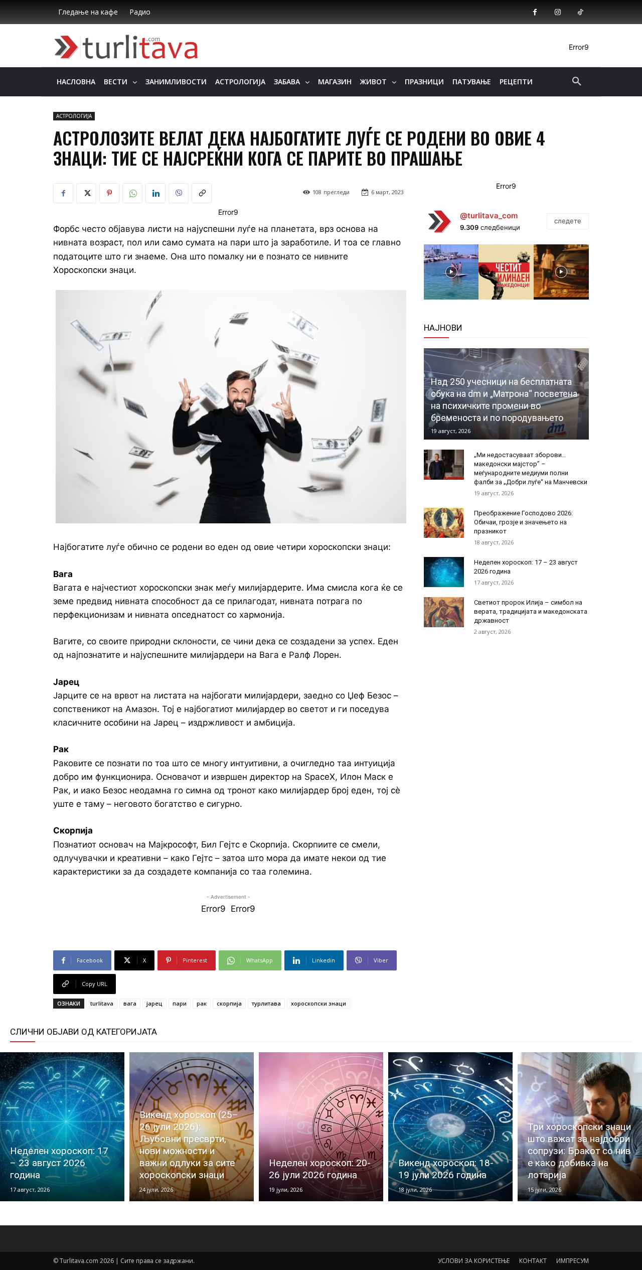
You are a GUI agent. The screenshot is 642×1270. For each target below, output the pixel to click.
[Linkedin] (155, 193)
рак (202, 1003)
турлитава (266, 1003)
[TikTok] (580, 12)
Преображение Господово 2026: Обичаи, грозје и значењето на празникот (523, 522)
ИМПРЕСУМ (572, 1260)
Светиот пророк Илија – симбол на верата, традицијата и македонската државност (530, 611)
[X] (86, 193)
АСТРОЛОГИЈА (74, 115)
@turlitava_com (489, 215)
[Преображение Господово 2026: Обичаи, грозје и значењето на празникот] (444, 523)
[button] (577, 82)
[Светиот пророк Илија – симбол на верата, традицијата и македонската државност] (444, 612)
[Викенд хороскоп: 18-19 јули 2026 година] (450, 1126)
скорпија (229, 1003)
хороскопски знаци (318, 1003)
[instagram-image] (451, 272)
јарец (154, 1003)
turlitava (101, 1003)
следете (567, 221)
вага (129, 1003)
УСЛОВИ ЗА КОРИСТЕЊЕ (474, 1260)
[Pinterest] (109, 193)
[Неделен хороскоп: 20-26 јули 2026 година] (321, 1126)
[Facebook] (535, 12)
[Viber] (179, 193)
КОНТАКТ (533, 1260)
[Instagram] (557, 12)
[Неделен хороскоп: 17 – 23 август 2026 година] (444, 572)
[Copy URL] (202, 193)
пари (180, 1003)
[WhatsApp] (132, 193)
